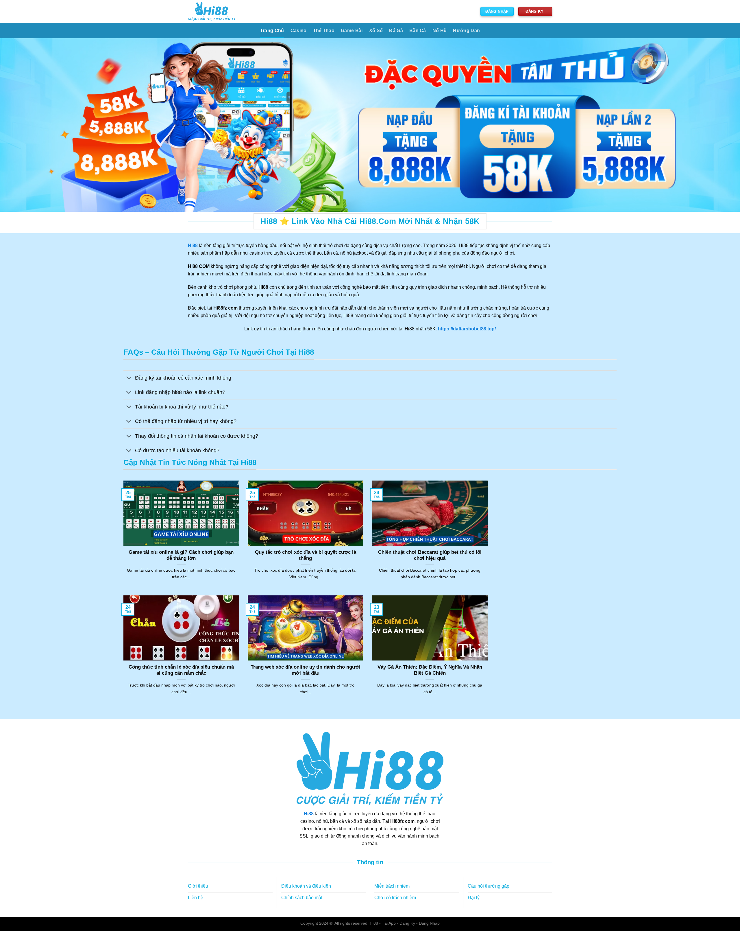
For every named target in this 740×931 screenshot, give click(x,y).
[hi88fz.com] (212, 11)
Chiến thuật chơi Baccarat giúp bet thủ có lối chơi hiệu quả (430, 555)
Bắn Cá (417, 30)
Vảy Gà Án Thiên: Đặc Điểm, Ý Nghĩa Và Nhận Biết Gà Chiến (430, 670)
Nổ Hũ (439, 30)
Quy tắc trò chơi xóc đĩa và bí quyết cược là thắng (305, 555)
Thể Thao (324, 30)
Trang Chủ (272, 30)
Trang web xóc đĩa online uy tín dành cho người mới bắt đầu (305, 670)
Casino (299, 30)
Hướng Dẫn (466, 30)
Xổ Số (376, 30)
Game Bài (352, 30)
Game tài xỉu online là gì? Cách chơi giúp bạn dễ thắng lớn (181, 555)
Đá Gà (396, 30)
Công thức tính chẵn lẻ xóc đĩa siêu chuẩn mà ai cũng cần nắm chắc (181, 670)
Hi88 (309, 813)
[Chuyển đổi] (129, 378)
